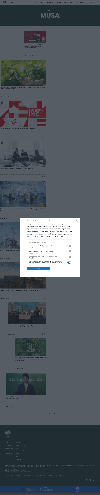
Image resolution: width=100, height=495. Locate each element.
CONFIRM (39, 268)
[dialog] (50, 247)
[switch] (69, 246)
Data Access (50, 274)
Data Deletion (41, 274)
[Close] (77, 221)
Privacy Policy (58, 274)
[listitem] (50, 242)
